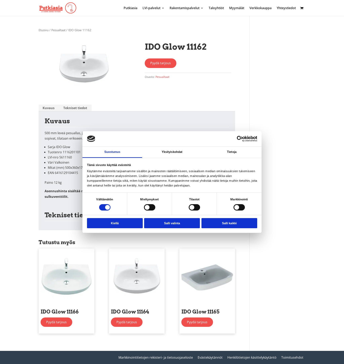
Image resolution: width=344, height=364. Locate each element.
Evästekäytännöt (210, 357)
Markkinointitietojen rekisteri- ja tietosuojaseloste (155, 357)
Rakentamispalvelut (184, 8)
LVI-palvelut (151, 8)
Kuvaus (49, 108)
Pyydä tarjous (160, 63)
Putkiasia (130, 8)
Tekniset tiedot (75, 108)
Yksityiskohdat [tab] (172, 151)
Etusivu (44, 30)
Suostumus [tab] (112, 151)
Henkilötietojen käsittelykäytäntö (252, 357)
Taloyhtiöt (216, 8)
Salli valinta (172, 223)
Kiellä (115, 223)
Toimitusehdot (292, 357)
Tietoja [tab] (231, 151)
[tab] (48, 108)
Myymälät (236, 8)
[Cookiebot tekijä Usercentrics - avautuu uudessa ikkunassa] (239, 139)
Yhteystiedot (286, 8)
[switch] (149, 207)
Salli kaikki (229, 223)
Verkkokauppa (260, 8)
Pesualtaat (58, 30)
